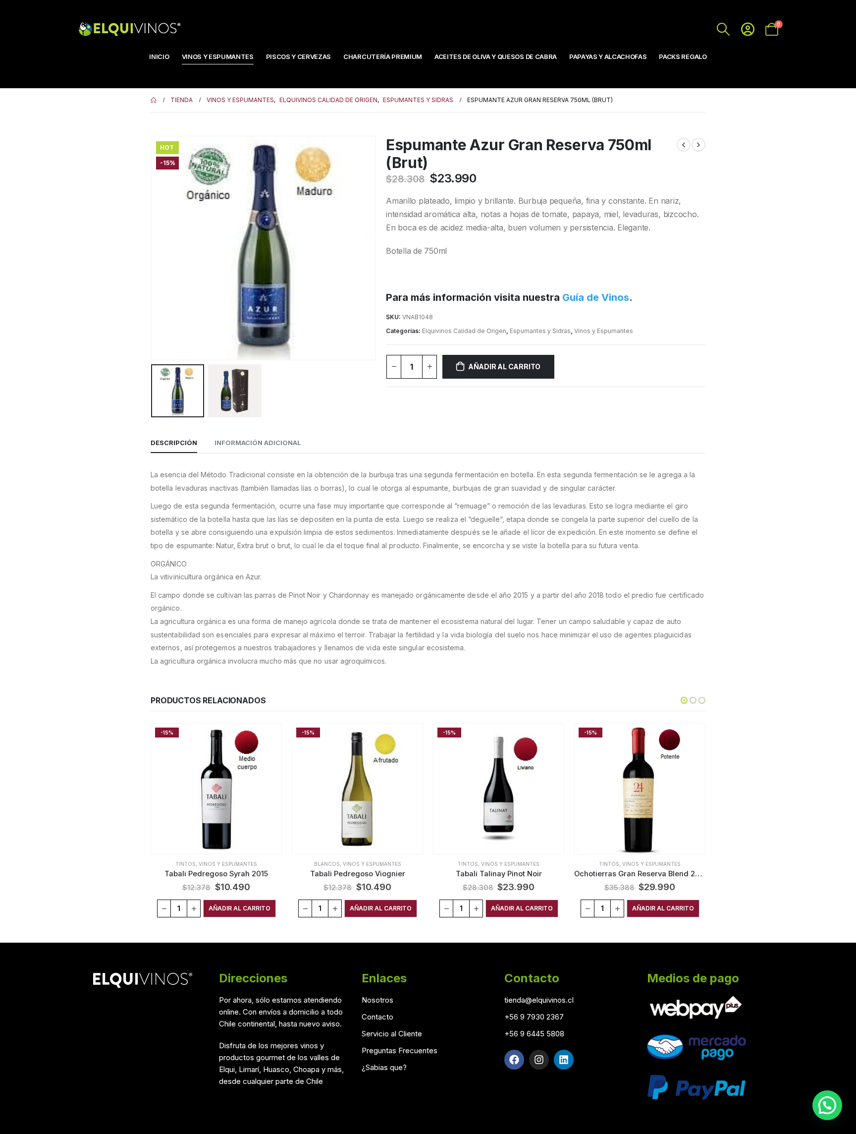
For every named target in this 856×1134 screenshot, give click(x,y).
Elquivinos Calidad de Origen (464, 331)
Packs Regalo (682, 56)
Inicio (159, 56)
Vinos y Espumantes (218, 56)
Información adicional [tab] (257, 443)
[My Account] (747, 29)
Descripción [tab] (174, 443)
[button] (153, 247)
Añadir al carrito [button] (239, 908)
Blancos (327, 864)
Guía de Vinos (595, 297)
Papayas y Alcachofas (608, 56)
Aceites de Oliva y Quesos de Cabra (495, 56)
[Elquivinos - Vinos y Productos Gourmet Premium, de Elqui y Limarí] (128, 29)
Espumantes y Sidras (540, 331)
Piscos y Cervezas (298, 56)
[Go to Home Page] (154, 100)
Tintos (185, 864)
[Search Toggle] (723, 29)
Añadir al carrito (504, 366)
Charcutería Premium (382, 56)
